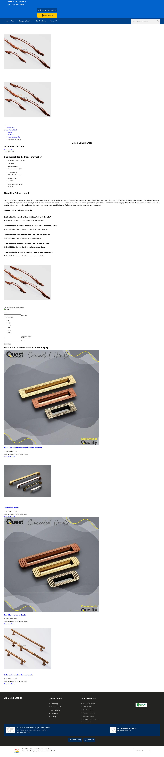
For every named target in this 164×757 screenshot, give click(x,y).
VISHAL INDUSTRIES (17, 3)
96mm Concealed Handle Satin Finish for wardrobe (23, 447)
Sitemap (53, 716)
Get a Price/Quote (9, 150)
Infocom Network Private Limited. (46, 751)
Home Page (10, 21)
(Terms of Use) (47, 748)
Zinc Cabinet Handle (11, 507)
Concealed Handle (14, 137)
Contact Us (54, 21)
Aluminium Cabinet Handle (91, 719)
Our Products (41, 21)
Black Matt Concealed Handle (15, 615)
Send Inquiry (48, 15)
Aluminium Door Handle (90, 713)
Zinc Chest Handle (88, 710)
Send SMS (90, 740)
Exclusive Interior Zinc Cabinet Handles (18, 675)
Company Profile (25, 21)
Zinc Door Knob (87, 707)
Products (11, 134)
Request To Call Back (10, 130)
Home (10, 132)
